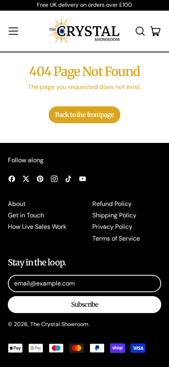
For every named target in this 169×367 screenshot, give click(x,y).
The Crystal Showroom (59, 324)
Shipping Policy (114, 215)
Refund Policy (112, 204)
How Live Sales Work (37, 226)
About (17, 204)
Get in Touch (26, 215)
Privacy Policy (112, 226)
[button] (139, 31)
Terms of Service (116, 238)
